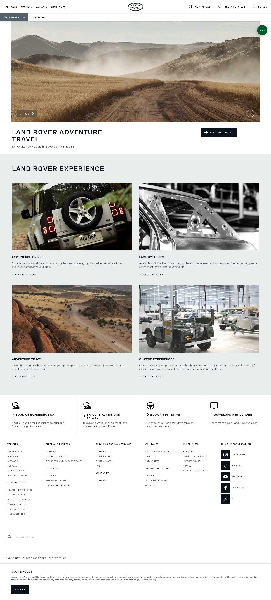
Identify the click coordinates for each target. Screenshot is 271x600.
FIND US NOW (152, 461)
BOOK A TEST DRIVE (17, 504)
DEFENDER (12, 456)
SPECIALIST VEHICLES (57, 456)
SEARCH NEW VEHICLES (19, 490)
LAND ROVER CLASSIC (156, 480)
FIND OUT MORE (221, 132)
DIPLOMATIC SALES (17, 475)
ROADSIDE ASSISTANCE (157, 451)
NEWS (148, 485)
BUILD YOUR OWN (16, 470)
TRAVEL (187, 465)
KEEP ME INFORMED (17, 509)
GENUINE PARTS (104, 461)
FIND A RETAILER (16, 514)
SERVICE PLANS (104, 456)
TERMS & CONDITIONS (34, 558)
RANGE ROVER (14, 451)
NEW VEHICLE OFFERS (19, 499)
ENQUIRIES (150, 456)
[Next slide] (33, 113)
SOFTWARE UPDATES (57, 480)
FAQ (98, 465)
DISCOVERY (13, 461)
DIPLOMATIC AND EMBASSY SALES (64, 461)
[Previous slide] (20, 113)
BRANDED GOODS (16, 494)
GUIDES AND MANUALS (58, 485)
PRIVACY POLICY (57, 558)
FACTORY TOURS (191, 461)
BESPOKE (12, 465)
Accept (20, 589)
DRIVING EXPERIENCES (195, 456)
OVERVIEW (51, 451)
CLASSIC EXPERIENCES (195, 470)
